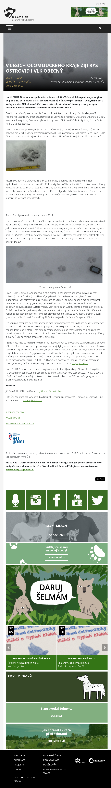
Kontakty (19, 755)
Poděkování (50, 764)
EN (103, 4)
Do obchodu (57, 535)
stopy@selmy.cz (80, 363)
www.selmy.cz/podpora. (20, 469)
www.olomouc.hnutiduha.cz (20, 423)
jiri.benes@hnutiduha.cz (52, 391)
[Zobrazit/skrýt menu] (10, 28)
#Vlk (9, 78)
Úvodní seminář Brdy (81, 658)
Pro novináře (51, 760)
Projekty (19, 764)
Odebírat (56, 715)
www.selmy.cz (13, 417)
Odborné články (53, 755)
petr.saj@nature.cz (32, 400)
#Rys (19, 78)
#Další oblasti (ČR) (18, 82)
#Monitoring (15, 86)
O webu (18, 769)
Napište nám (57, 557)
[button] (8, 647)
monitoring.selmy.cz (16, 412)
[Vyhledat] (100, 28)
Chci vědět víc (56, 741)
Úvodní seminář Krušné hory (31, 658)
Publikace (19, 760)
